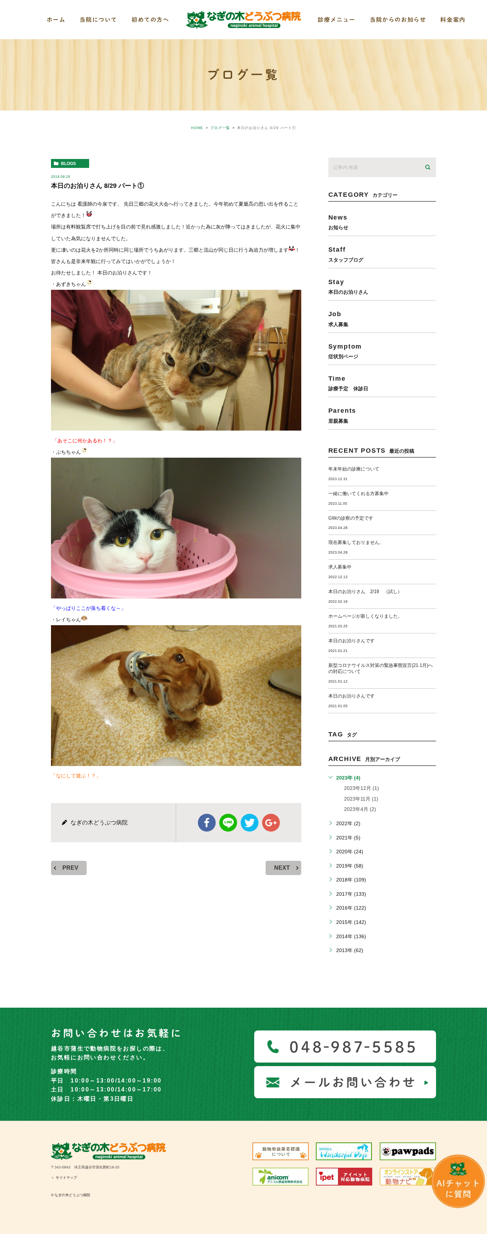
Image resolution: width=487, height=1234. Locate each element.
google (271, 823)
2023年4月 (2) (360, 809)
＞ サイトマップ (64, 1177)
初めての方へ (150, 19)
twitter (249, 823)
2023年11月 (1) (361, 799)
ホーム (56, 19)
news (338, 222)
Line (228, 823)
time (348, 383)
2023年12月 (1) (361, 788)
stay (348, 286)
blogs (68, 163)
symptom (345, 351)
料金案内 (452, 19)
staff (345, 254)
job (338, 318)
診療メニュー (336, 19)
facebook (207, 823)
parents (342, 415)
